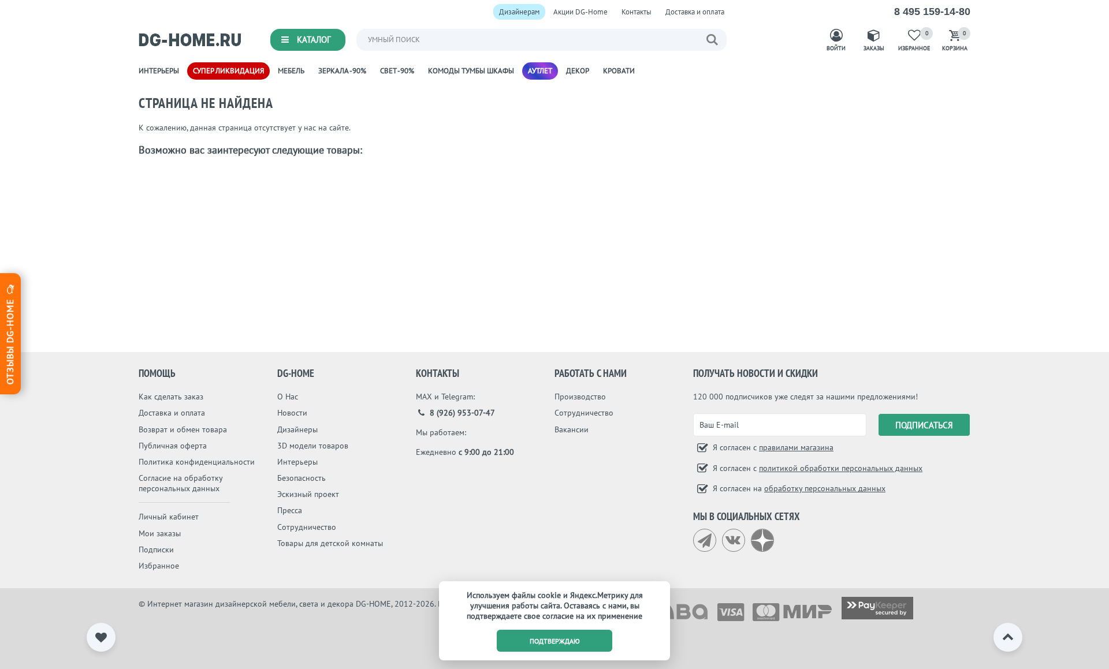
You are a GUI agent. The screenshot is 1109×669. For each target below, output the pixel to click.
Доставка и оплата (694, 12)
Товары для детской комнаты (330, 543)
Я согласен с (771, 447)
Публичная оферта (173, 445)
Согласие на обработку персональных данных (180, 483)
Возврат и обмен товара (183, 429)
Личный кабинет (169, 516)
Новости (292, 413)
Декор (577, 71)
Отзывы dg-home (10, 340)
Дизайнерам (519, 12)
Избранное (159, 565)
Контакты (637, 12)
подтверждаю (555, 641)
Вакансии (571, 429)
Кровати (619, 71)
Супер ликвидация (228, 71)
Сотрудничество (306, 527)
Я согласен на (797, 488)
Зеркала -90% (342, 71)
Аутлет (540, 71)
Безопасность (301, 478)
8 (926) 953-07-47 (461, 413)
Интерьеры (159, 71)
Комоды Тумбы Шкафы (471, 71)
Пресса (289, 510)
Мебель (291, 71)
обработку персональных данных (824, 488)
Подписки (156, 549)
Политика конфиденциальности (197, 462)
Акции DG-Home (580, 12)
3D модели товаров (312, 445)
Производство (580, 396)
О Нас (287, 396)
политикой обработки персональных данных (840, 468)
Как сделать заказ (171, 396)
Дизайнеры (297, 429)
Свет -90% (397, 71)
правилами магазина (796, 447)
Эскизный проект (308, 494)
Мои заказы (160, 533)
